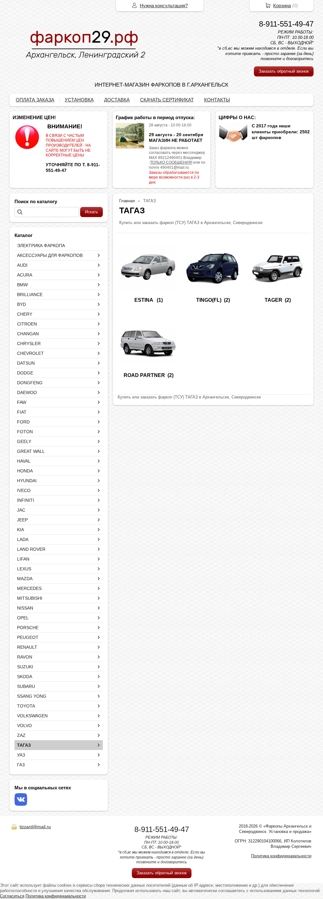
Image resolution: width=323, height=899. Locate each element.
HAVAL (24, 461)
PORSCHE (27, 627)
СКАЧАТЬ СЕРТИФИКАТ (167, 99)
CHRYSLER (29, 343)
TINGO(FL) (208, 300)
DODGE (25, 372)
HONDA (25, 470)
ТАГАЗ (24, 745)
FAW (21, 402)
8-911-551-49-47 (286, 24)
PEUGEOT (27, 637)
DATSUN (26, 363)
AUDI (22, 265)
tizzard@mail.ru (35, 826)
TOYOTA (26, 705)
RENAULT (27, 647)
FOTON (25, 431)
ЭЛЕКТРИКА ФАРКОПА (41, 245)
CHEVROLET (30, 353)
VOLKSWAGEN (32, 715)
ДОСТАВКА (117, 99)
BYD (21, 304)
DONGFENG (30, 382)
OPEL (23, 617)
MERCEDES (29, 588)
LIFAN (23, 559)
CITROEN (27, 323)
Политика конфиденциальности (281, 855)
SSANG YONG (31, 696)
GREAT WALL (31, 451)
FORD (23, 421)
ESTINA (144, 300)
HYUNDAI (27, 480)
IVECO (24, 490)
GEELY (24, 441)
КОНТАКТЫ (217, 99)
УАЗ (21, 754)
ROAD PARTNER (144, 375)
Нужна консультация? (164, 5)
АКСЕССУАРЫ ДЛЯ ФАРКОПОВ (50, 255)
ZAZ (21, 735)
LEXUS (24, 568)
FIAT (21, 412)
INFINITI (25, 500)
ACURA (24, 274)
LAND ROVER (31, 549)
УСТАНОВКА (79, 99)
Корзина (282, 5)
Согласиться (12, 896)
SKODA (24, 676)
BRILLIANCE (30, 294)
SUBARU (26, 686)
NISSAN (25, 607)
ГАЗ (21, 764)
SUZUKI (25, 666)
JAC (21, 510)
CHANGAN (28, 333)
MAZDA (24, 578)
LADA (22, 539)
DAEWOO (27, 392)
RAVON (24, 656)
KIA (20, 529)
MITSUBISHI (29, 598)
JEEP (22, 519)
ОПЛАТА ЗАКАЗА (35, 99)
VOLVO (24, 725)
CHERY (24, 314)
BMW (22, 284)
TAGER (273, 300)
